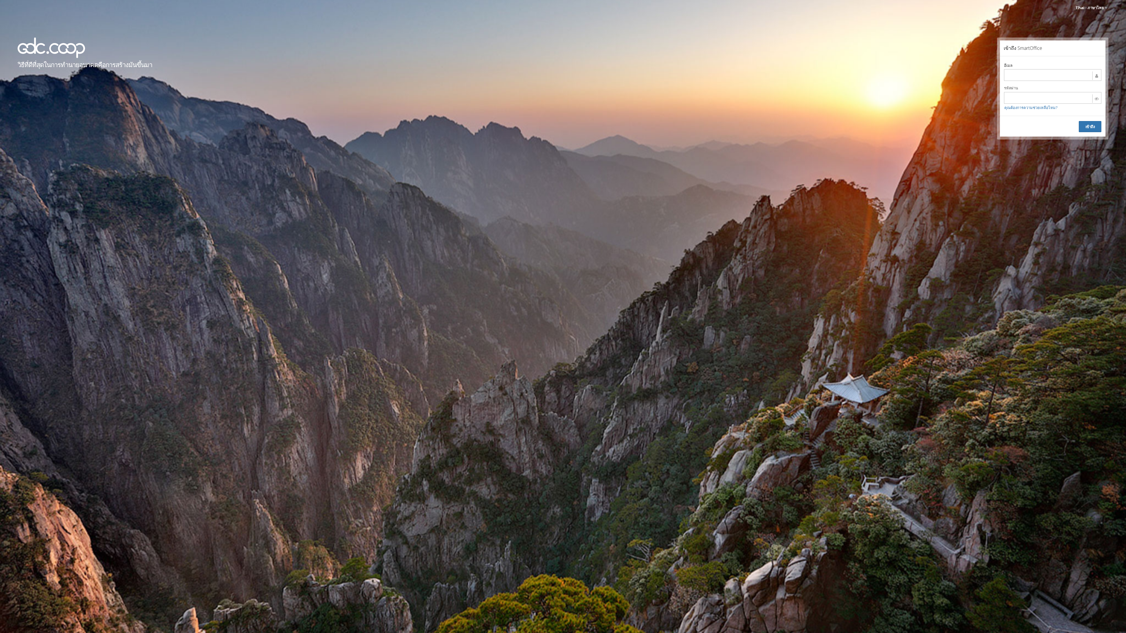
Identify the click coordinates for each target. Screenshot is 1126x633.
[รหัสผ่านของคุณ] (1052, 98)
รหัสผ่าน (1011, 88)
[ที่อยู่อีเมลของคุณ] (1052, 75)
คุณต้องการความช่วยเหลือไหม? (1030, 107)
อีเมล (1008, 65)
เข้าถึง (1090, 126)
